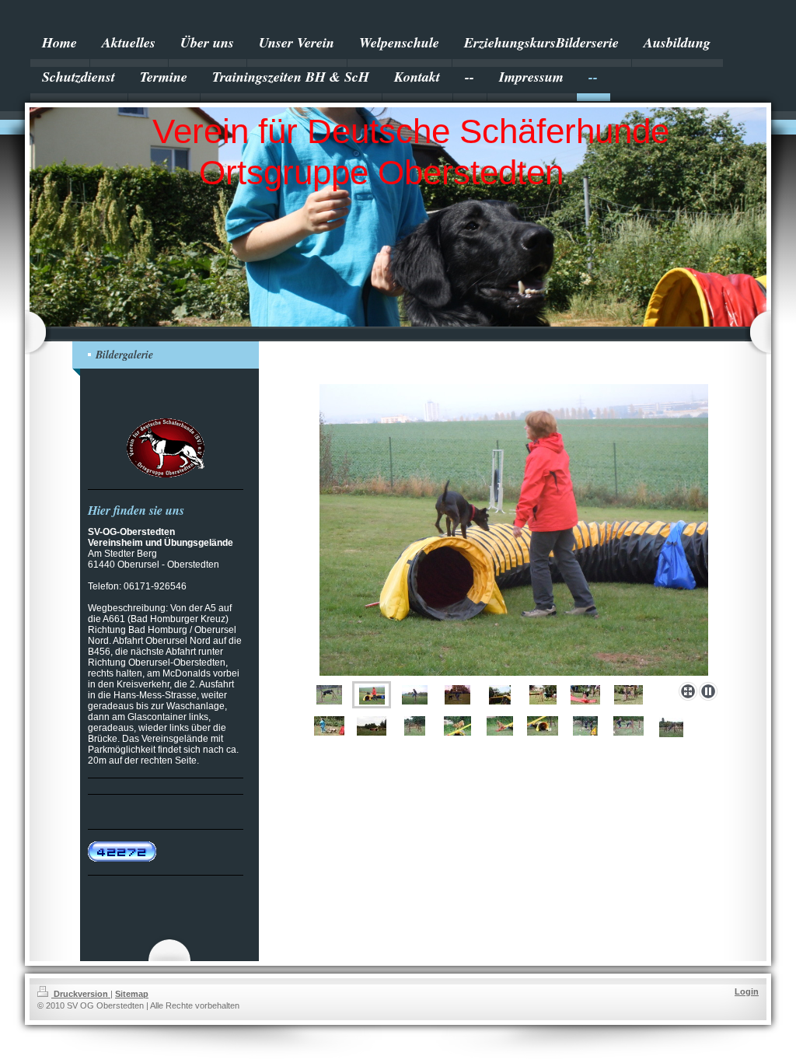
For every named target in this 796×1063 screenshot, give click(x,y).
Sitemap (131, 993)
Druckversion (80, 993)
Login (747, 991)
